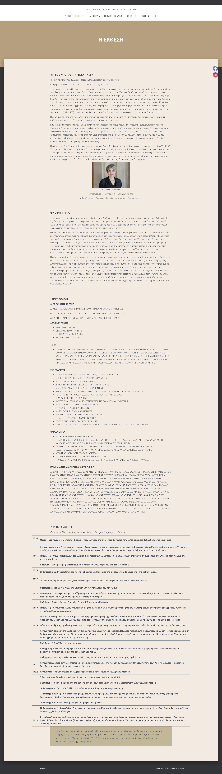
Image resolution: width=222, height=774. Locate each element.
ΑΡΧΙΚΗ (68, 16)
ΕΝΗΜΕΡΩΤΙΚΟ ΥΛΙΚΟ (113, 16)
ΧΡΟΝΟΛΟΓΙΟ (61, 527)
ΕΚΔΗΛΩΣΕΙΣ (131, 16)
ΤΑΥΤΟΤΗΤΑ (60, 213)
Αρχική (43, 768)
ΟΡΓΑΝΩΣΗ (59, 299)
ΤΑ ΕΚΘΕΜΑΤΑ (94, 16)
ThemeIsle (180, 768)
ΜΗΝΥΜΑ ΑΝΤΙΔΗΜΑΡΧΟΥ (71, 74)
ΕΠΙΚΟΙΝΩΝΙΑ (145, 16)
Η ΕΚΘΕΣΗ (79, 16)
